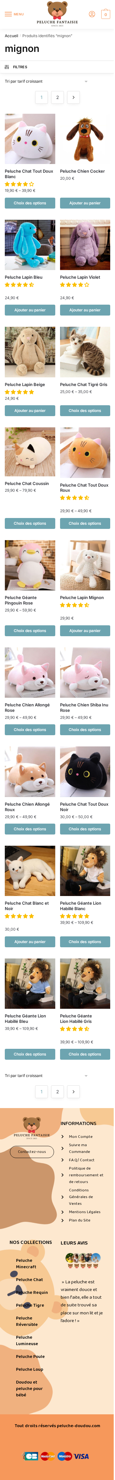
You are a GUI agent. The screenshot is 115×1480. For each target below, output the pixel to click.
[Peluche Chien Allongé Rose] (30, 672)
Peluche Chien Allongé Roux (27, 807)
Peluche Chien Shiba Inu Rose (84, 707)
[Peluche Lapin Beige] (30, 352)
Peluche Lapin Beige (25, 384)
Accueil (11, 35)
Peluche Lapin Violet (80, 277)
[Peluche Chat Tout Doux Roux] (85, 452)
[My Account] (92, 14)
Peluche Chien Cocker (82, 171)
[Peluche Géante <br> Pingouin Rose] (30, 565)
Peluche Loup (29, 1369)
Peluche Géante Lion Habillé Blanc (80, 905)
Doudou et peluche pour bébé (29, 1389)
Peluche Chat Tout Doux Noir (84, 807)
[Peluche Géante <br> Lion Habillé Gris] (85, 983)
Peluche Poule (30, 1356)
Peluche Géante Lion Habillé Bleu (25, 1018)
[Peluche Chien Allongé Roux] (30, 771)
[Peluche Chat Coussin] (30, 451)
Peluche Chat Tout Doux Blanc (29, 174)
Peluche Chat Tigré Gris (83, 384)
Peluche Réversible (27, 1321)
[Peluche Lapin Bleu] (30, 245)
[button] (20, 184)
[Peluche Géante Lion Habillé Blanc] (85, 871)
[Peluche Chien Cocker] (85, 139)
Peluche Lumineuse (27, 1340)
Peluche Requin (32, 1292)
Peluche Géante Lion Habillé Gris (76, 1018)
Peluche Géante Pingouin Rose (21, 600)
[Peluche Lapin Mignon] (85, 565)
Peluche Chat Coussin (27, 483)
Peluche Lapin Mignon (82, 597)
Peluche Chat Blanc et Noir (27, 905)
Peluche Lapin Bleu (23, 277)
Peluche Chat (29, 1279)
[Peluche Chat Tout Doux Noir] (85, 771)
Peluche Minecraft (26, 1263)
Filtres (20, 67)
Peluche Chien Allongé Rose (27, 707)
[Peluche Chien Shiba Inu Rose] (85, 672)
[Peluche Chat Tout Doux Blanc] (30, 139)
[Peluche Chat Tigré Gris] (85, 352)
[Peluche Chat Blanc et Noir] (30, 871)
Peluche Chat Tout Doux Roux (84, 487)
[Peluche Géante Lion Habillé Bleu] (30, 983)
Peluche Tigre (30, 1305)
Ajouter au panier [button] (85, 203)
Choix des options (30, 203)
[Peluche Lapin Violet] (85, 245)
